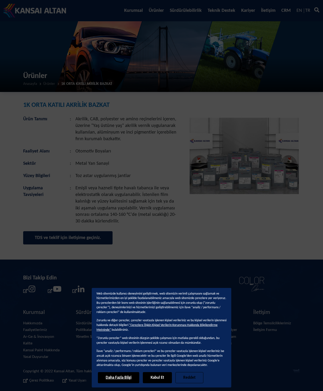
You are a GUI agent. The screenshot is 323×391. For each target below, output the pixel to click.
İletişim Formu (265, 330)
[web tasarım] (296, 371)
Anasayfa (30, 84)
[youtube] (54, 291)
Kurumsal (133, 10)
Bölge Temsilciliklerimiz (272, 323)
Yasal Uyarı (77, 381)
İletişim (268, 10)
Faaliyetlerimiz (35, 330)
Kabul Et (157, 378)
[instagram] (29, 291)
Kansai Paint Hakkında (41, 350)
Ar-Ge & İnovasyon (38, 337)
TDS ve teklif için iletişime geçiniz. (68, 237)
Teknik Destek (221, 10)
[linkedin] (78, 291)
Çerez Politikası (41, 381)
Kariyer (248, 10)
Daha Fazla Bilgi (118, 378)
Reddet (189, 378)
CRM (286, 10)
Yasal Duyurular (35, 357)
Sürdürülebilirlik (186, 10)
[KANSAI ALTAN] (35, 10)
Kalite (27, 343)
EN (299, 10)
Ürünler (156, 10)
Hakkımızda (32, 323)
